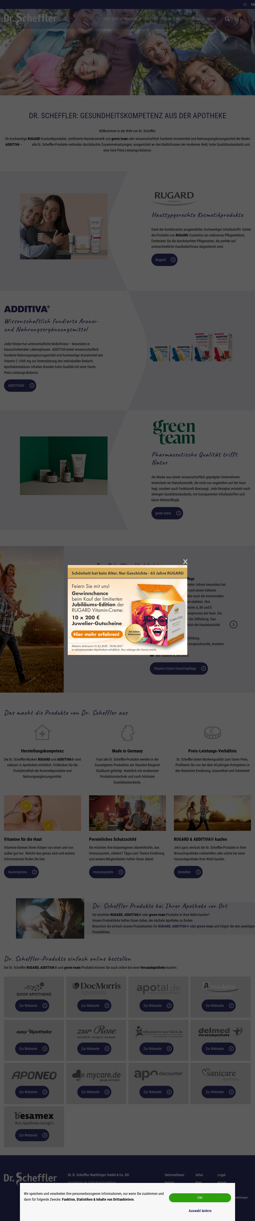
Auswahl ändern (200, 1211)
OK (200, 1198)
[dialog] (127, 1202)
